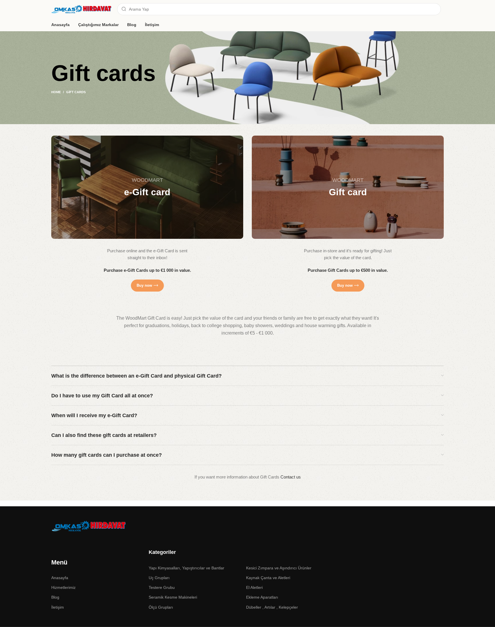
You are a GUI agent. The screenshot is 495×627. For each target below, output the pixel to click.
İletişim (57, 607)
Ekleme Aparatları (262, 597)
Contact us (290, 476)
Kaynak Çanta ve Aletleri (268, 577)
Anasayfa (59, 577)
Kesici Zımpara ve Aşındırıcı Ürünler (278, 568)
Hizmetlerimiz (63, 587)
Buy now (144, 285)
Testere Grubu (162, 587)
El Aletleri (254, 587)
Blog (55, 597)
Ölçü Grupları (161, 607)
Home (56, 92)
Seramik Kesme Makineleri (173, 597)
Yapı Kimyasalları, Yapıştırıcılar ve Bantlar (186, 568)
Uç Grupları (159, 577)
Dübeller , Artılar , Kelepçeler (272, 607)
